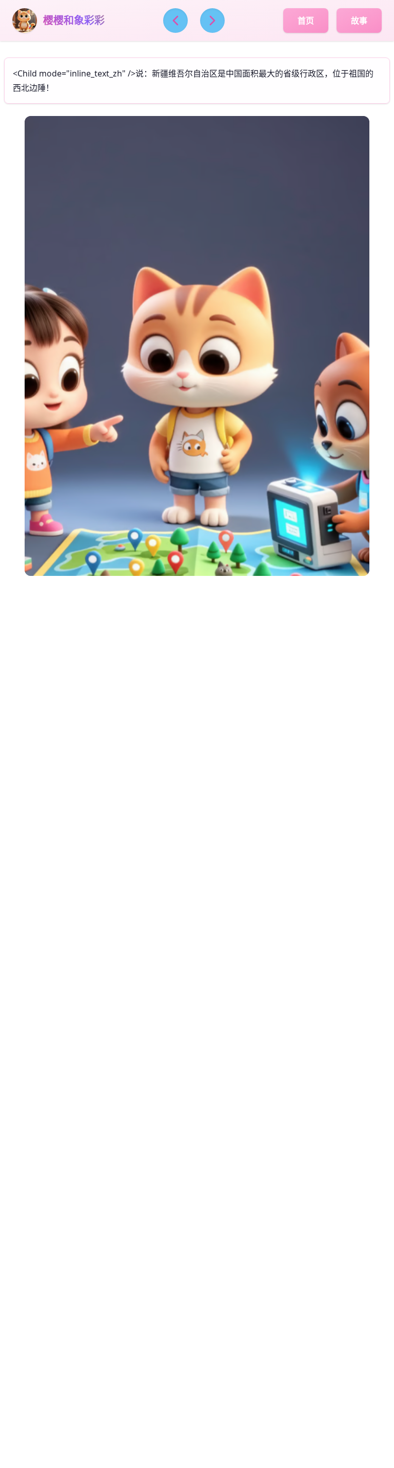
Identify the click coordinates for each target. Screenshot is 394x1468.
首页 (306, 20)
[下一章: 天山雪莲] (212, 20)
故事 (359, 20)
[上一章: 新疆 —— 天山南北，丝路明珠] (175, 20)
